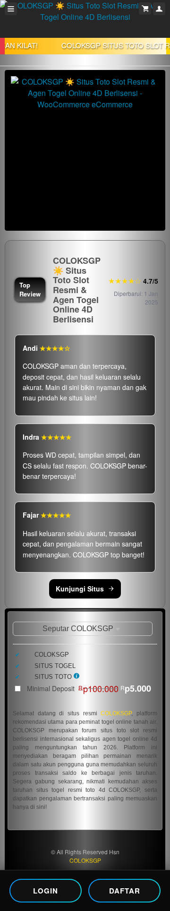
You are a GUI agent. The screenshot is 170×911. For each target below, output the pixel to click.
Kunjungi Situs (80, 588)
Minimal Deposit (89, 688)
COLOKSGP (116, 713)
